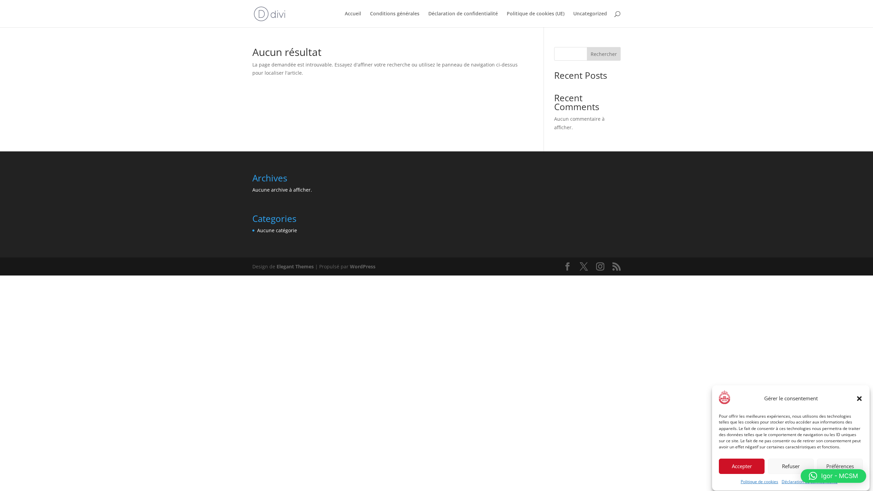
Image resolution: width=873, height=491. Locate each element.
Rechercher (604, 54)
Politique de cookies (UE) (535, 14)
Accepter (742, 466)
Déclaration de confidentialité (463, 14)
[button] (859, 398)
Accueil (353, 14)
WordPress (362, 266)
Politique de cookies (759, 482)
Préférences (840, 466)
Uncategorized (590, 14)
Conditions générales (394, 14)
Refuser (791, 466)
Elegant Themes (295, 266)
